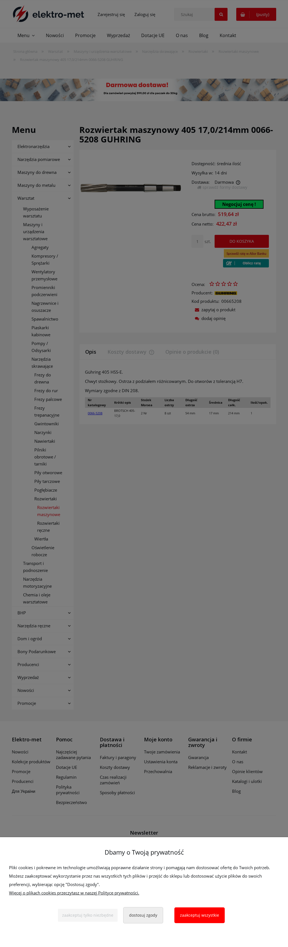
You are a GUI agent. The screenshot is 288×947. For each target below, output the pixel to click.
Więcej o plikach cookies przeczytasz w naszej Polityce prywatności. (74, 893)
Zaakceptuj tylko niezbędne (87, 915)
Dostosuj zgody (143, 915)
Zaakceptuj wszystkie (199, 915)
